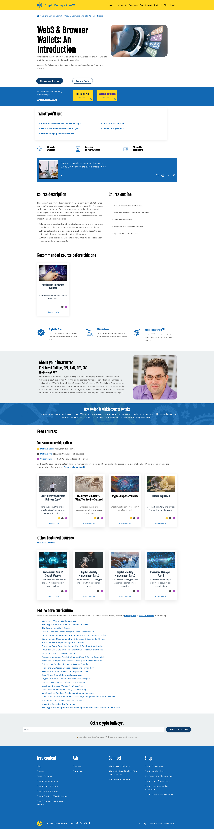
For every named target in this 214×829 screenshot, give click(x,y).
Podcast (158, 5)
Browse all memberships (75, 467)
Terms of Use (155, 823)
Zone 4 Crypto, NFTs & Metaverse (52, 796)
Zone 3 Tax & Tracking (47, 791)
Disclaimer (169, 823)
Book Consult (146, 5)
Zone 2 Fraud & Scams (47, 786)
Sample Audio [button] (82, 81)
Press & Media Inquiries (120, 779)
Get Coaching (131, 5)
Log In (173, 5)
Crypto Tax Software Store (157, 781)
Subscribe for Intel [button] (179, 729)
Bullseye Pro (46, 453)
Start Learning (116, 5)
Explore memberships (47, 99)
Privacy (143, 823)
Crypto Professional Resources (159, 794)
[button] (83, 95)
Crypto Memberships (154, 771)
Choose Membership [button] (49, 81)
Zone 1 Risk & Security (47, 781)
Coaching (77, 766)
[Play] (61, 175)
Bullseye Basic (47, 448)
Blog (166, 5)
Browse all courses (46, 542)
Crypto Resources (45, 776)
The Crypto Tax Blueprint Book (159, 776)
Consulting (78, 771)
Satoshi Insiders (47, 459)
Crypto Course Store (51, 16)
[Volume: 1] (173, 175)
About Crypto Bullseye (119, 766)
